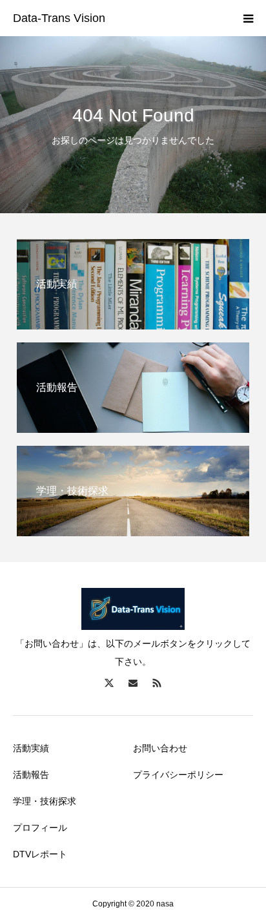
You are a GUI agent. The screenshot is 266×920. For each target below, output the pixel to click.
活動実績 (31, 748)
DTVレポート (40, 854)
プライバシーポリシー (178, 774)
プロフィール (40, 827)
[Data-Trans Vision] (59, 19)
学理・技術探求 (44, 801)
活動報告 (31, 774)
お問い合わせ (160, 748)
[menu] (248, 18)
